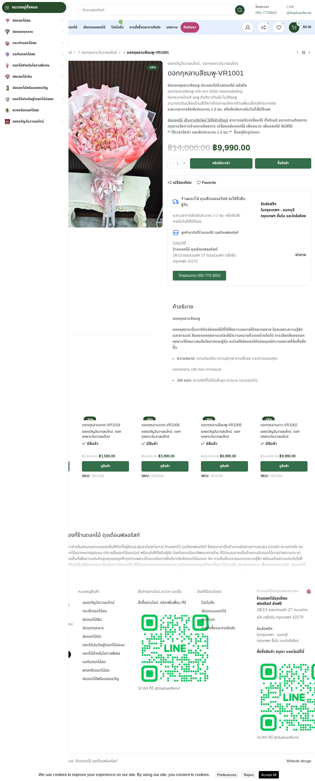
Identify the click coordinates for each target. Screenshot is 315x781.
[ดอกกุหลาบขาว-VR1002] (284, 417)
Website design (298, 761)
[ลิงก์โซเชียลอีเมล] (301, 183)
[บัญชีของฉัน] (247, 27)
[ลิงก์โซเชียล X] (293, 183)
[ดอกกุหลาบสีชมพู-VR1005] (224, 417)
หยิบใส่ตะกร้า (221, 163)
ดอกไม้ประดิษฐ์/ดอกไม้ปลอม (103, 645)
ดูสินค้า (105, 466)
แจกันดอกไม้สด (94, 662)
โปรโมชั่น (207, 603)
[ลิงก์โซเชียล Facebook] (285, 183)
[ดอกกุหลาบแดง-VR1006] (165, 417)
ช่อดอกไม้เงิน (92, 620)
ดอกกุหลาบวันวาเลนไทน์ (99, 53)
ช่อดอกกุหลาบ (93, 628)
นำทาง (300, 255)
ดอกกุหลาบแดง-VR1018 (101, 425)
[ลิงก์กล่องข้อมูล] (284, 597)
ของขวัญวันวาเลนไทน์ (183, 64)
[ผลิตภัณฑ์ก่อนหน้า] (298, 53)
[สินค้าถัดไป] (310, 53)
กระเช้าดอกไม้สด (94, 611)
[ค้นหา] (240, 10)
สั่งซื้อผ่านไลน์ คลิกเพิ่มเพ (157, 603)
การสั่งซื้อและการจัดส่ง (218, 628)
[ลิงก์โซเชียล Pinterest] (309, 183)
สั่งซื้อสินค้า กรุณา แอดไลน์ (278, 652)
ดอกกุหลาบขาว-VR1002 (278, 425)
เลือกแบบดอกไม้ (213, 611)
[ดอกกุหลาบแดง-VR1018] (105, 417)
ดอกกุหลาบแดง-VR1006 (160, 425)
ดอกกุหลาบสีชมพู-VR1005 (221, 425)
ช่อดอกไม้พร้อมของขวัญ (100, 679)
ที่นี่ (301, 652)
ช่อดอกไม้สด (91, 636)
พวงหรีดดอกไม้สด (96, 670)
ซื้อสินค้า (283, 163)
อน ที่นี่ (181, 603)
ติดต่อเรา (208, 620)
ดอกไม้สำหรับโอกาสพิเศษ (101, 653)
